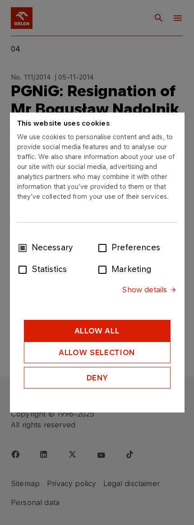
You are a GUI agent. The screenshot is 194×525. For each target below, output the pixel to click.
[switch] (104, 247)
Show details (144, 289)
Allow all (97, 330)
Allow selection (97, 352)
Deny (97, 377)
